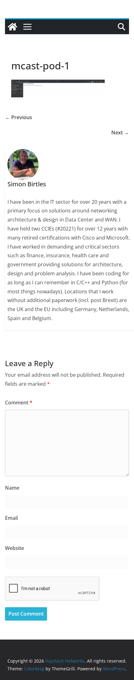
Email (11, 518)
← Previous (18, 117)
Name (12, 487)
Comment (18, 402)
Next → (120, 132)
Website (14, 548)
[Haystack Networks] (12, 26)
